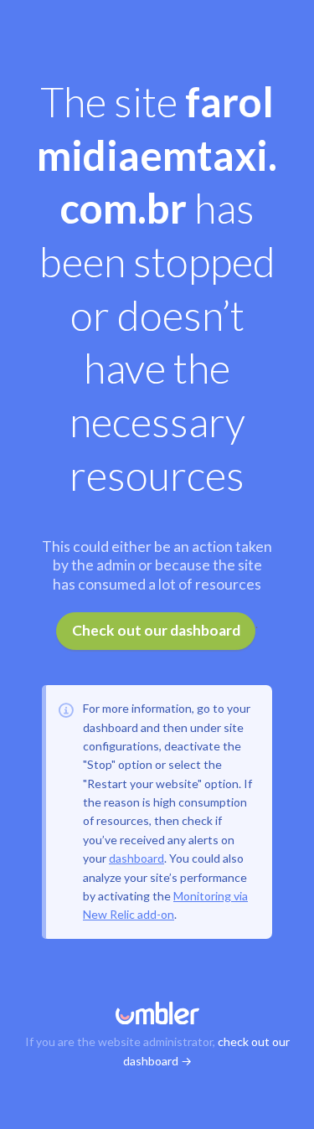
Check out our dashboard (156, 630)
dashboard (136, 858)
